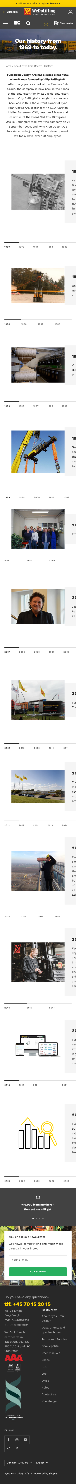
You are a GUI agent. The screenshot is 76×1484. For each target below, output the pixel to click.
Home (7, 66)
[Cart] (46, 23)
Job (44, 1373)
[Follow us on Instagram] (17, 1440)
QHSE (45, 1380)
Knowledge (49, 1401)
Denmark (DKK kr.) (17, 1462)
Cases (46, 1360)
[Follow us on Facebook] (8, 1440)
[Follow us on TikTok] (8, 1448)
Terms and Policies (54, 1339)
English (40, 1462)
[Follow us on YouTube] (25, 1440)
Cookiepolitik (50, 1346)
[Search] (29, 23)
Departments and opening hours (53, 1330)
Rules (45, 1387)
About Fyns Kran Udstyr (28, 66)
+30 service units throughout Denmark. (39, 3)
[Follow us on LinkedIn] (17, 1448)
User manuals (51, 1353)
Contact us (49, 1394)
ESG (44, 1367)
